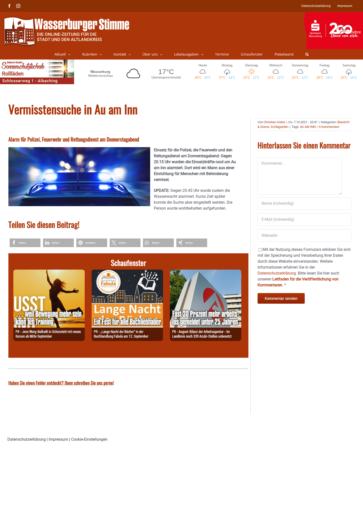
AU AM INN (308, 127)
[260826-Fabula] (127, 272)
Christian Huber (274, 122)
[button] (307, 54)
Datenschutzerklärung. (277, 273)
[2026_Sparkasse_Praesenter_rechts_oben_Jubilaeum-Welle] (333, 15)
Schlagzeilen (279, 127)
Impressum (58, 439)
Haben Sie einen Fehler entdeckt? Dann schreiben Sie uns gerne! (61, 382)
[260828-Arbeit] (205, 272)
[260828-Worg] (49, 272)
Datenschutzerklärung (26, 439)
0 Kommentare (329, 127)
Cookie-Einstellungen (89, 439)
